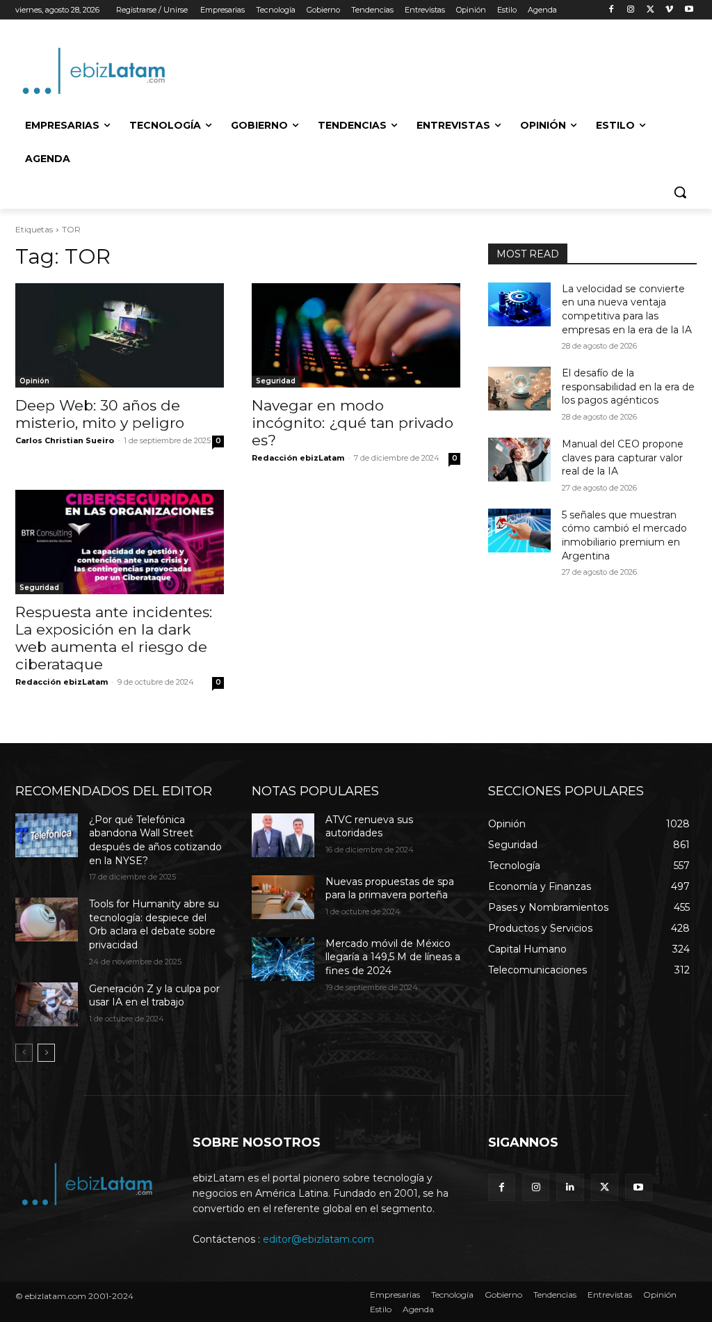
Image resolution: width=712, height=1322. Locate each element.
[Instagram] (631, 10)
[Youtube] (689, 10)
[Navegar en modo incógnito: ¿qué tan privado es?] (356, 335)
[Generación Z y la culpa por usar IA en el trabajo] (46, 1004)
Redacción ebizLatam (298, 458)
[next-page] (46, 1053)
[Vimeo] (669, 10)
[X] (650, 10)
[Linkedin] (569, 1187)
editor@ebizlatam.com (318, 1239)
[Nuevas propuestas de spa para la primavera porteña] (283, 897)
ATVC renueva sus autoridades (369, 826)
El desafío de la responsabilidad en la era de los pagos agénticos (628, 386)
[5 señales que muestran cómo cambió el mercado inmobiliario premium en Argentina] (519, 530)
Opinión (34, 380)
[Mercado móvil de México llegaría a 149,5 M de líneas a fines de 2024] (283, 959)
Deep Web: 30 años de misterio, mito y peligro (99, 414)
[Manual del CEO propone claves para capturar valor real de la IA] (519, 459)
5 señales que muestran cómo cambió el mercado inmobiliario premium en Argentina (624, 535)
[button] (680, 192)
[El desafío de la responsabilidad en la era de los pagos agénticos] (519, 389)
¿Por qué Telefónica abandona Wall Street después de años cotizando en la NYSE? (155, 840)
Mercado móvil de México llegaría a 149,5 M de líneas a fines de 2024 (392, 957)
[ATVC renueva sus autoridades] (283, 835)
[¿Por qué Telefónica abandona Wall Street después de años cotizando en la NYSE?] (46, 835)
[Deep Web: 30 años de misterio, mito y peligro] (119, 335)
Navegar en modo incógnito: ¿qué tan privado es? (352, 423)
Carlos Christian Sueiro (64, 440)
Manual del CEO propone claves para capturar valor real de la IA (622, 457)
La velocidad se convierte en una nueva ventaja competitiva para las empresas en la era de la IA (627, 309)
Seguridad (276, 380)
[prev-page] (24, 1053)
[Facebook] (612, 10)
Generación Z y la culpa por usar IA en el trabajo (154, 995)
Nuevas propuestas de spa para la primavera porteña (389, 888)
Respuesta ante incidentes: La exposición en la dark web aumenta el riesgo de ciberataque (113, 638)
